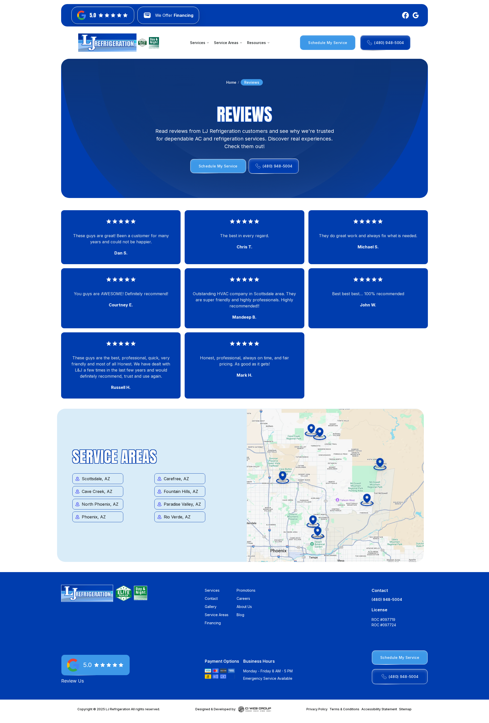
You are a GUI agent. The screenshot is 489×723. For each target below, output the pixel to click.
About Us (244, 606)
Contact (211, 598)
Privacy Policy (317, 709)
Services (212, 590)
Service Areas (216, 615)
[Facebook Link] (404, 15)
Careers (243, 598)
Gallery (210, 606)
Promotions (246, 590)
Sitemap (405, 709)
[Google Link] (415, 15)
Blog (240, 615)
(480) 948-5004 (387, 599)
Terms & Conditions (344, 709)
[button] (199, 42)
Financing (213, 623)
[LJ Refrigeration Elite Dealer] (107, 43)
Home (231, 82)
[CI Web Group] (254, 709)
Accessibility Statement (379, 709)
